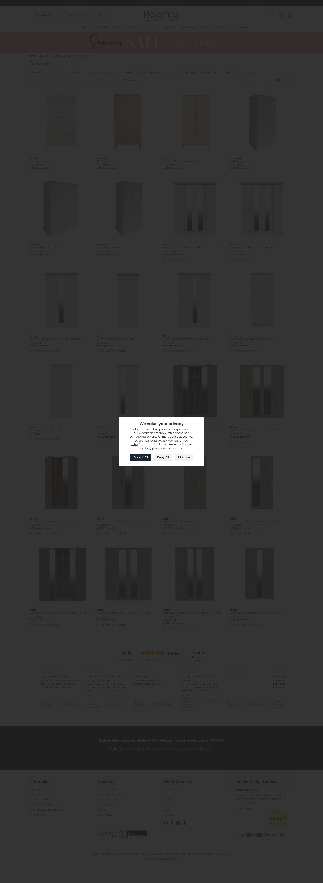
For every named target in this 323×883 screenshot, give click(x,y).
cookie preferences (171, 448)
